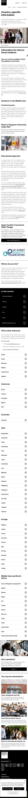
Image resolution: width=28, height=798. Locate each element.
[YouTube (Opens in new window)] (18, 765)
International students (22, 7)
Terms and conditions (6, 778)
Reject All (19, 788)
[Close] (24, 780)
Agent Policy (22, 210)
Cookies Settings (13, 792)
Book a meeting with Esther (10, 349)
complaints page (19, 216)
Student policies (5, 776)
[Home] (4, 2)
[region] (13, 788)
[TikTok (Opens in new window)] (22, 765)
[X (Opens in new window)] (14, 765)
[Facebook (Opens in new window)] (10, 765)
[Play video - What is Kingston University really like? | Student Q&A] (14, 143)
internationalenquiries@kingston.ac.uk (10, 282)
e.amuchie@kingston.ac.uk (13, 343)
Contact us (3, 774)
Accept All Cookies (7, 788)
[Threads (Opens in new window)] (2, 769)
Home (9, 7)
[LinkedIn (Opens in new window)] (6, 765)
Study (14, 7)
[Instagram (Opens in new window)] (2, 765)
